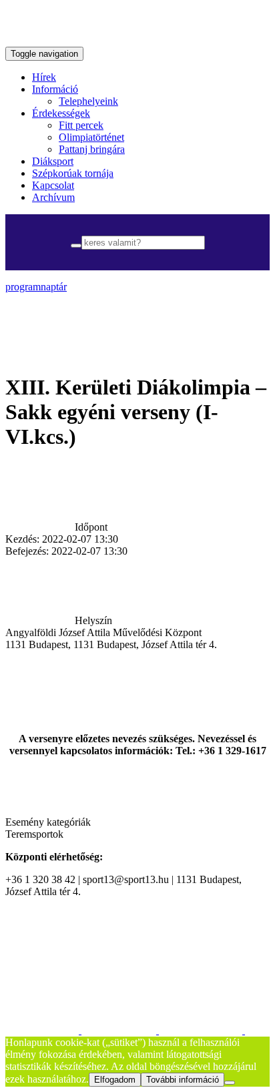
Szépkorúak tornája (72, 173)
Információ (55, 89)
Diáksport (52, 161)
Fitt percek (81, 125)
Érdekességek (61, 113)
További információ (182, 1080)
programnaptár (36, 286)
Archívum (53, 197)
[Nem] (229, 1083)
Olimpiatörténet (91, 137)
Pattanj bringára (92, 149)
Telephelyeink (88, 101)
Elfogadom (114, 1080)
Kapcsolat (53, 185)
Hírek (44, 77)
